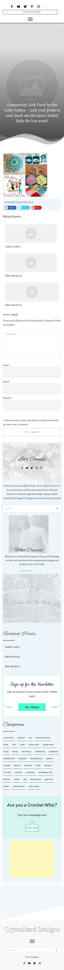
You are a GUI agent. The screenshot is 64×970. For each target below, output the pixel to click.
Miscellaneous (30, 772)
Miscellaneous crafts (45, 772)
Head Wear (17, 765)
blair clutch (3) (32, 294)
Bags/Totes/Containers (43, 737)
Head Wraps (28, 765)
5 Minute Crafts (8, 737)
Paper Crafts (49, 779)
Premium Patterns (19, 786)
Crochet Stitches (34, 744)
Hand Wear (6, 765)
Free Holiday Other (9, 758)
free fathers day (40, 751)
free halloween (53, 751)
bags (30, 737)
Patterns (6, 786)
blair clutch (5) (31, 265)
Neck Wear (6, 779)
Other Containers (35, 779)
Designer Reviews (48, 744)
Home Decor (48, 765)
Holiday (38, 765)
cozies (14, 744)
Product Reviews (34, 786)
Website (7, 398)
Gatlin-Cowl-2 (31, 236)
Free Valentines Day (37, 758)
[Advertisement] (32, 65)
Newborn (16, 779)
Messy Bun (18, 772)
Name (6, 365)
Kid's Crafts (7, 772)
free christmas (26, 751)
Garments (49, 758)
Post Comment (32, 432)
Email (6, 381)
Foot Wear (15, 751)
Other (25, 779)
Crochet (22, 744)
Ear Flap (5, 751)
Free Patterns (22, 758)
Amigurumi (21, 737)
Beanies (5, 744)
